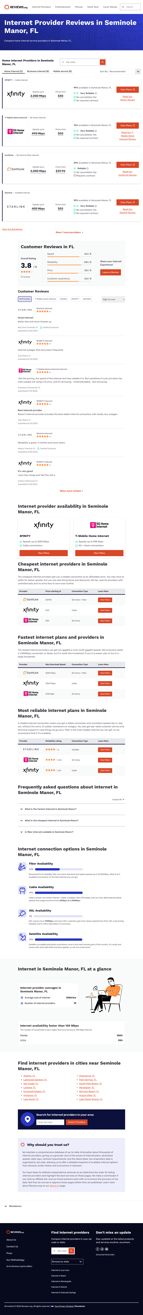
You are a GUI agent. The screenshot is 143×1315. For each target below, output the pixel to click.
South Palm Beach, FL (90, 1083)
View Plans (126, 89)
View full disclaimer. (12, 229)
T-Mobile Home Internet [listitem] (45, 299)
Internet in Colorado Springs (63, 1292)
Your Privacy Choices (64, 1306)
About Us (54, 1185)
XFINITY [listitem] (75, 299)
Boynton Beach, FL (89, 1091)
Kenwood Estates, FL (34, 1091)
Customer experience (58, 278)
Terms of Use (100, 1254)
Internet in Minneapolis (61, 1281)
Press (9, 1253)
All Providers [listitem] (24, 299)
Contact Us (12, 1246)
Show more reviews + (71, 491)
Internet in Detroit (59, 1287)
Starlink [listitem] (63, 299)
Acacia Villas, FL (87, 1095)
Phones (79, 7)
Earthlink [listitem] (87, 299)
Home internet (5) (13, 71)
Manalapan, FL (86, 1087)
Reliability (52, 262)
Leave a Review (111, 272)
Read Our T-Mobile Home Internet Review (127, 136)
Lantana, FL (29, 1087)
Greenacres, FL (87, 1075)
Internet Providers (41, 7)
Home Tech (93, 7)
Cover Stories (110, 7)
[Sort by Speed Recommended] (125, 71)
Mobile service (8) (62, 71)
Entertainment (63, 7)
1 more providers (69, 232)
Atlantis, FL (29, 1075)
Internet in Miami (58, 1276)
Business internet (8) (38, 71)
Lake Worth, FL (31, 1099)
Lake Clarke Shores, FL (91, 1099)
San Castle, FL (30, 1083)
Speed (50, 254)
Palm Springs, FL (88, 1079)
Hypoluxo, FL (30, 1095)
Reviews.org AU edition (22, 1266)
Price (50, 270)
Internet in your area (60, 1270)
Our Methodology (15, 1260)
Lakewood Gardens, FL (35, 1079)
